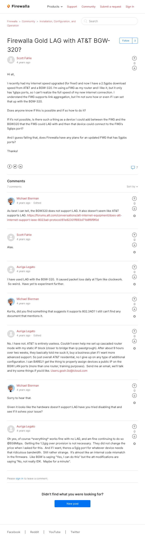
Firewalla (12, 21)
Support (72, 6)
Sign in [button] (130, 6)
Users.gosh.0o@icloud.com (69, 370)
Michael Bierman (28, 198)
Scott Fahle (24, 58)
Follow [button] (125, 40)
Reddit (34, 532)
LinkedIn (20, 166)
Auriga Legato (26, 267)
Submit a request (110, 6)
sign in (19, 478)
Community (89, 6)
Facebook (9, 166)
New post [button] (73, 503)
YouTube (55, 532)
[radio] (134, 58)
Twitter (15, 166)
